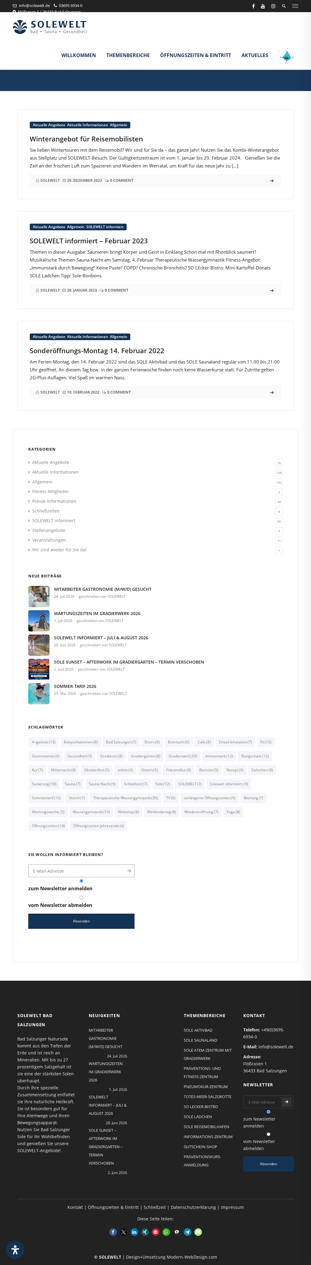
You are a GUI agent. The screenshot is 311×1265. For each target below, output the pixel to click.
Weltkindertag (161, 811)
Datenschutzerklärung (193, 1207)
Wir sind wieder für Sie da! (59, 550)
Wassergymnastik (91, 811)
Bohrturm (179, 742)
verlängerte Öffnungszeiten (209, 797)
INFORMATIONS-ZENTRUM (208, 1136)
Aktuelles (254, 55)
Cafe (204, 742)
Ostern (149, 770)
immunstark (219, 756)
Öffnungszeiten (48, 825)
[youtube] (263, 6)
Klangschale (255, 756)
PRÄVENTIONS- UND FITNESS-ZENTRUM (202, 1072)
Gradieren (111, 756)
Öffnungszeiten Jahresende (98, 825)
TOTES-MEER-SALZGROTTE (207, 1096)
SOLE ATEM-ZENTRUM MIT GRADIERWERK (208, 1054)
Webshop (128, 811)
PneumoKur (178, 770)
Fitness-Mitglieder (50, 491)
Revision (208, 770)
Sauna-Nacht (102, 783)
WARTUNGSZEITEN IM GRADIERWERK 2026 (97, 613)
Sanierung (44, 783)
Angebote (44, 742)
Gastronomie (45, 756)
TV (171, 797)
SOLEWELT (190, 783)
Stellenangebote (48, 530)
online (125, 770)
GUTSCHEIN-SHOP (200, 1146)
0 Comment (122, 180)
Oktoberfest (96, 770)
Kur (37, 770)
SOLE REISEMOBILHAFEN (206, 1126)
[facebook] (253, 6)
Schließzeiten (46, 511)
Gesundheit (79, 756)
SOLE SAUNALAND (200, 1040)
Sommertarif (46, 797)
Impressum (232, 1207)
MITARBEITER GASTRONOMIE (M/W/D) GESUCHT (103, 589)
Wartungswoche (48, 811)
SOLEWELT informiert (105, 226)
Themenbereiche (128, 55)
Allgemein (118, 124)
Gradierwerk (183, 756)
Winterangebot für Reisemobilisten (86, 138)
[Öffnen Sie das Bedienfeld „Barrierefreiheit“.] (15, 1250)
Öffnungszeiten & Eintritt (195, 55)
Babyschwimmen (81, 742)
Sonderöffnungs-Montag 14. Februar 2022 (97, 350)
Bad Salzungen (121, 742)
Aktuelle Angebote (49, 124)
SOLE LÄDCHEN (198, 1116)
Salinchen (262, 770)
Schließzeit (135, 783)
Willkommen (78, 55)
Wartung (253, 797)
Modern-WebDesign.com (192, 1257)
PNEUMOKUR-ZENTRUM (206, 1086)
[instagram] (273, 6)
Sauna (72, 783)
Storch (77, 797)
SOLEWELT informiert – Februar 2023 (89, 240)
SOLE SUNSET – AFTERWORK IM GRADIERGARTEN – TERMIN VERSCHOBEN (129, 662)
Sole (163, 783)
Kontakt (75, 1207)
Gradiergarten (145, 756)
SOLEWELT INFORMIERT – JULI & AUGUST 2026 (101, 638)
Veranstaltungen (49, 540)
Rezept (235, 770)
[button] (113, 1232)
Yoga (233, 811)
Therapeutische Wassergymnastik (125, 797)
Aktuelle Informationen (87, 124)
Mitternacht (63, 770)
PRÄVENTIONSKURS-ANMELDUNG (202, 1161)
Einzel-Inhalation (235, 742)
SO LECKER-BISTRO (201, 1106)
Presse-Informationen (54, 501)
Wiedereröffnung (201, 811)
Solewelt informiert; (229, 783)
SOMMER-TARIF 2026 (75, 686)
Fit (266, 742)
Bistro (152, 742)
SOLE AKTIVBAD (198, 1030)
